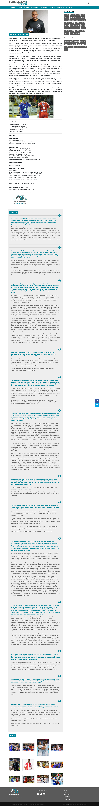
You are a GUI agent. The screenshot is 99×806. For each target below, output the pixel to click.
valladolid (80, 46)
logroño (66, 46)
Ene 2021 (83, 17)
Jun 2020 (72, 22)
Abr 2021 (67, 17)
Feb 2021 (77, 17)
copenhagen (73, 44)
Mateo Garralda (68, 41)
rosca (75, 46)
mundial (71, 46)
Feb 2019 (72, 33)
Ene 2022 (67, 14)
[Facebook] (38, 793)
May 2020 (77, 22)
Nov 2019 (67, 28)
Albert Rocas (76, 41)
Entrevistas (34, 7)
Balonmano (82, 41)
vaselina (85, 46)
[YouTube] (44, 793)
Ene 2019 (77, 33)
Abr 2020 (83, 22)
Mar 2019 (67, 33)
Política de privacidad (74, 804)
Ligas (20, 7)
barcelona (67, 44)
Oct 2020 (77, 20)
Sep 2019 (78, 28)
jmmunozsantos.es (39, 804)
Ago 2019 (83, 28)
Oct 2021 (83, 14)
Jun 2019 (72, 30)
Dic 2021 (72, 14)
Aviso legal (65, 804)
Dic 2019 (83, 25)
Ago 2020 (83, 20)
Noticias (52, 7)
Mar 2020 (67, 25)
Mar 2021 (72, 17)
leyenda (84, 44)
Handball (79, 44)
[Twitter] (41, 793)
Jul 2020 (67, 22)
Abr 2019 (83, 30)
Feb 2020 (72, 25)
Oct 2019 (72, 28)
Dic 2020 (67, 20)
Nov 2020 (72, 20)
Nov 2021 (77, 14)
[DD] (14, 747)
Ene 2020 (77, 25)
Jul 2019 (67, 30)
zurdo (66, 49)
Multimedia (60, 7)
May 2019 (77, 30)
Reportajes (44, 7)
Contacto (69, 7)
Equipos (26, 7)
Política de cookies (84, 804)
